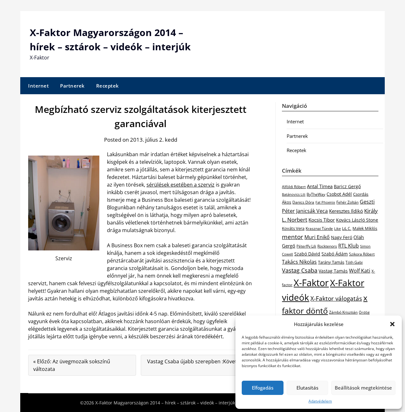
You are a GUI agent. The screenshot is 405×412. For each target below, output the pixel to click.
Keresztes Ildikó (346, 211)
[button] (392, 324)
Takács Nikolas (299, 261)
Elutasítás (307, 387)
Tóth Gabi (354, 262)
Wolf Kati (359, 270)
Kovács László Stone (357, 220)
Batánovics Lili (293, 194)
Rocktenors (327, 246)
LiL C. (346, 228)
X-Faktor (311, 282)
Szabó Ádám (334, 254)
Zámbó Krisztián (343, 312)
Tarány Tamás (331, 262)
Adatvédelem (320, 401)
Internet (38, 86)
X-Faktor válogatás (336, 298)
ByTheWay (316, 194)
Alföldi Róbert (294, 186)
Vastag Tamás (333, 271)
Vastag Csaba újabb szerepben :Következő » (197, 365)
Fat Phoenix (325, 202)
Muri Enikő (317, 237)
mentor (292, 236)
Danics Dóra (303, 202)
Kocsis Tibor (321, 220)
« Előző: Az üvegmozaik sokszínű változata (71, 365)
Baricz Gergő (347, 186)
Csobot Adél (339, 194)
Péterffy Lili (306, 246)
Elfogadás (262, 387)
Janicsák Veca (312, 210)
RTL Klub (348, 245)
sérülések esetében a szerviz (180, 184)
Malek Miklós (364, 228)
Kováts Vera (293, 228)
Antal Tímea (320, 186)
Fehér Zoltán (347, 202)
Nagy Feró (341, 237)
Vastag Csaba (299, 270)
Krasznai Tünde (319, 228)
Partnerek (72, 86)
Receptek (107, 86)
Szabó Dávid (307, 254)
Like (337, 228)
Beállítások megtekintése (363, 387)
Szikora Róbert (362, 254)
